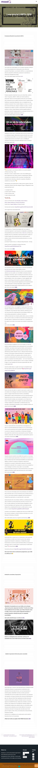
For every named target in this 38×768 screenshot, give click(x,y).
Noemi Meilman (11, 202)
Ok (19, 766)
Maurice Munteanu (20, 202)
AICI (19, 209)
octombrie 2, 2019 (19, 17)
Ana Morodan (18, 200)
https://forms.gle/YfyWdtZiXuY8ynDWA (23, 549)
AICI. (22, 76)
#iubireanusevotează (10, 271)
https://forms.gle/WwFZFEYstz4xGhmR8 (24, 207)
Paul (19, 204)
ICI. (12, 364)
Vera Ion (24, 232)
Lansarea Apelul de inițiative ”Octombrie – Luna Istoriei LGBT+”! (10, 735)
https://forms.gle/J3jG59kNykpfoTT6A (13, 246)
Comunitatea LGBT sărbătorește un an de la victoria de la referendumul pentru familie (27, 736)
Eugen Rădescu (13, 204)
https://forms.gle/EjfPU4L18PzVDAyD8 (20, 508)
